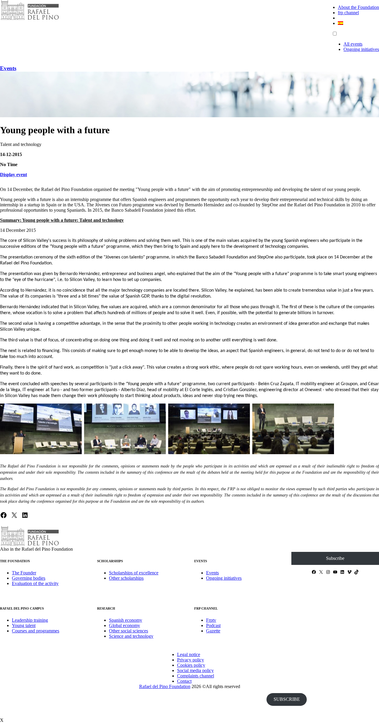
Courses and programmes (35, 630)
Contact (184, 681)
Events (8, 68)
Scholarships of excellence (133, 572)
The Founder (24, 572)
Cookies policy (191, 665)
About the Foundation (358, 7)
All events (352, 43)
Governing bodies (28, 578)
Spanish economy (125, 620)
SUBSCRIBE (287, 699)
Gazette (213, 630)
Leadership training (30, 620)
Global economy (124, 625)
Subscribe (335, 558)
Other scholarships (126, 578)
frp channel (348, 12)
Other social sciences (128, 630)
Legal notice (188, 654)
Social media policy (195, 670)
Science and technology (131, 636)
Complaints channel (195, 675)
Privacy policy (190, 659)
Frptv (211, 620)
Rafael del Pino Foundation (164, 686)
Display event (13, 174)
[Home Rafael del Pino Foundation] (29, 19)
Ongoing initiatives (361, 49)
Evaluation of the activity (35, 583)
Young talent (24, 625)
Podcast (213, 625)
